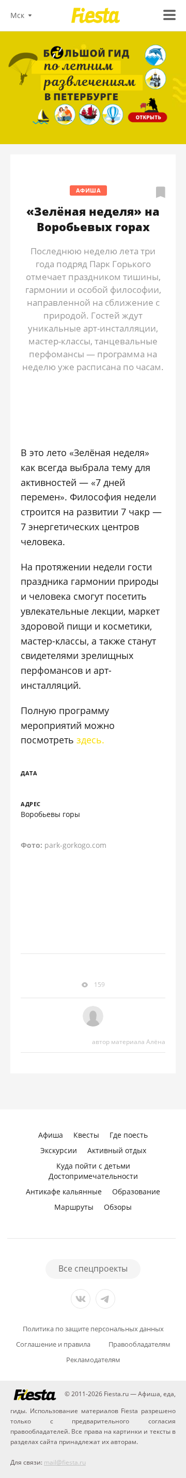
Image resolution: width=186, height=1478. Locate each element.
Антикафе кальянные (64, 1191)
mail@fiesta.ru (65, 1462)
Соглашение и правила (53, 1344)
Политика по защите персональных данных (93, 1329)
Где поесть (129, 1135)
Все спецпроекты (93, 1268)
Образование (136, 1191)
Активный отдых (116, 1150)
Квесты (86, 1135)
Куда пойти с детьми (93, 1166)
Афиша (88, 190)
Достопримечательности (93, 1176)
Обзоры (118, 1207)
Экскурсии (58, 1150)
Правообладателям (140, 1344)
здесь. (90, 740)
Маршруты (74, 1207)
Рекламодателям (93, 1359)
